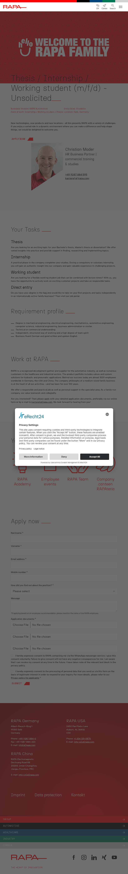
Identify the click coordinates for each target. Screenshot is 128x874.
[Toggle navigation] (120, 7)
